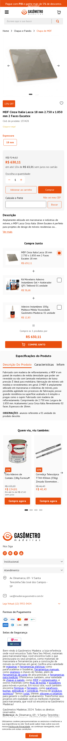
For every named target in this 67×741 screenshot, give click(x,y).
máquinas (11, 666)
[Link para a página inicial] (6, 30)
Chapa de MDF (44, 30)
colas (26, 693)
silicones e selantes (51, 693)
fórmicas (19, 688)
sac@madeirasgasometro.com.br (26, 596)
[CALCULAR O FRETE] (55, 204)
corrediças (32, 690)
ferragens (32, 688)
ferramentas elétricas (32, 666)
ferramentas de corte (15, 674)
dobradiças (18, 690)
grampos (15, 672)
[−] (9, 180)
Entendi (33, 735)
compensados (49, 680)
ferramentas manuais (46, 669)
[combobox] (33, 21)
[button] (7, 12)
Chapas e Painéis (22, 30)
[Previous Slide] (5, 472)
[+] (21, 180)
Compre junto (36, 344)
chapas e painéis (15, 680)
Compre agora (17, 501)
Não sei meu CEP (52, 197)
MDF (36, 680)
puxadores (55, 682)
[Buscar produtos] (56, 21)
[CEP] (25, 202)
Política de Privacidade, (19, 726)
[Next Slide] (61, 472)
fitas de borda (38, 682)
